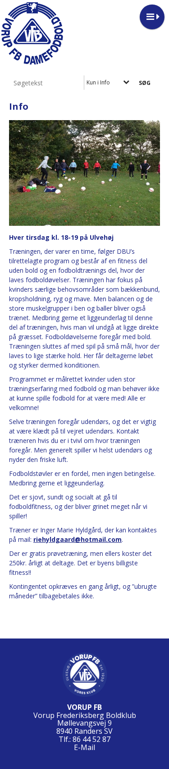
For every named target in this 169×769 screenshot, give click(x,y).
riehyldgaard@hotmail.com (77, 539)
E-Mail (84, 747)
